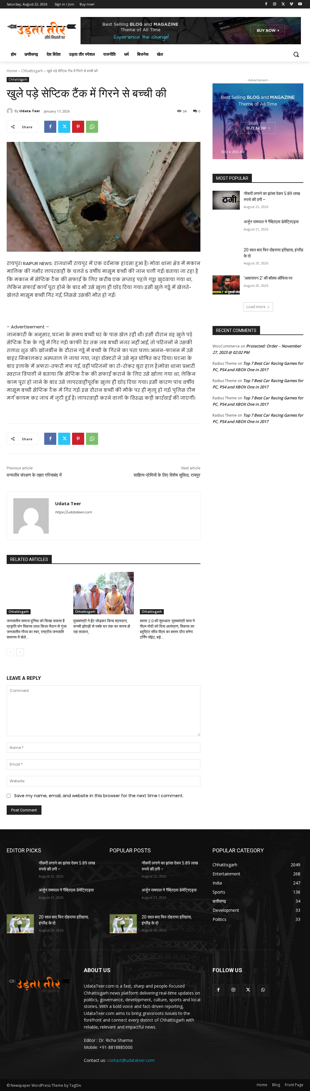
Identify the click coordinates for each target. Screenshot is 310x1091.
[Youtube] (299, 4)
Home (12, 70)
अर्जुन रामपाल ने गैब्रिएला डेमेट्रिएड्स (271, 221)
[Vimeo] (291, 4)
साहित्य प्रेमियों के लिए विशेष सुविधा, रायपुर (167, 475)
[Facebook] (266, 4)
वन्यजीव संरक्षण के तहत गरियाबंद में (34, 475)
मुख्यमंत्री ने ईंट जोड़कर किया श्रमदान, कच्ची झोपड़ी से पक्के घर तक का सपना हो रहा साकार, (101, 626)
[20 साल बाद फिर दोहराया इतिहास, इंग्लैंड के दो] (226, 256)
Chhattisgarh (32, 70)
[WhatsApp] (92, 127)
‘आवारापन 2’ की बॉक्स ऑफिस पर (268, 278)
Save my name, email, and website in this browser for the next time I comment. (98, 796)
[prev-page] (10, 652)
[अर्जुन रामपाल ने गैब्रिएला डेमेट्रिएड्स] (226, 228)
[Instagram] (274, 4)
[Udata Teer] (11, 111)
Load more (255, 306)
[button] (296, 54)
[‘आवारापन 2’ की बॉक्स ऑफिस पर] (226, 284)
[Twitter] (283, 4)
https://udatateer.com (73, 512)
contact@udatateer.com (131, 1060)
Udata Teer (29, 111)
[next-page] (20, 652)
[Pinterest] (78, 127)
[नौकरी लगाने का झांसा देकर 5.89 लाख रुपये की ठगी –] (226, 200)
